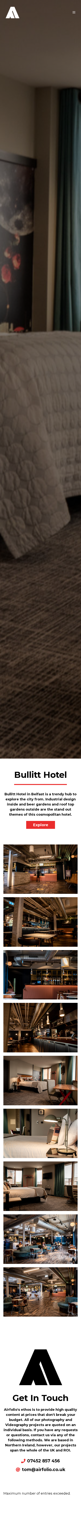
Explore (40, 825)
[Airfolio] (12, 12)
